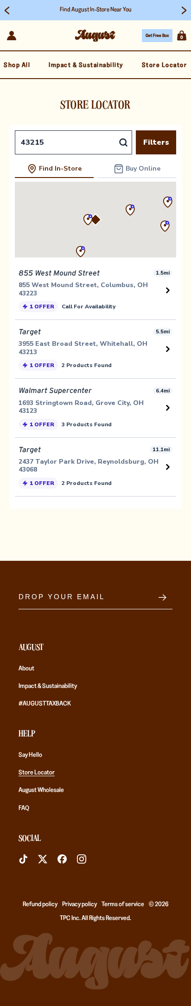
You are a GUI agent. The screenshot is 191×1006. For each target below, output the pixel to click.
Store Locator (37, 772)
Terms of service (123, 904)
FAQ (24, 807)
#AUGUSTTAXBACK (45, 703)
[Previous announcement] (7, 10)
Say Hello (30, 754)
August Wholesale (41, 789)
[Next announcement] (184, 10)
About (26, 668)
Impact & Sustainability (48, 685)
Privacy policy (79, 904)
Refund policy (40, 904)
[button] (181, 35)
